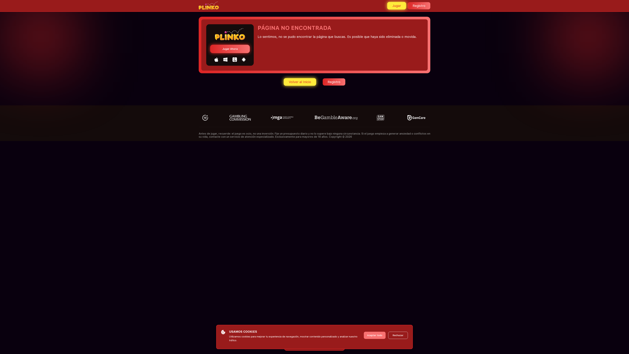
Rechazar (398, 335)
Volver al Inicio (300, 82)
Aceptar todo (374, 335)
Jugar (396, 6)
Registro (419, 6)
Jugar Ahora (230, 48)
